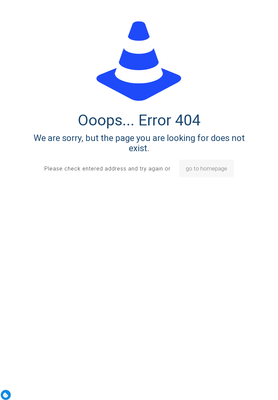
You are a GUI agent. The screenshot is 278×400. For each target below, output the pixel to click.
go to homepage (206, 168)
